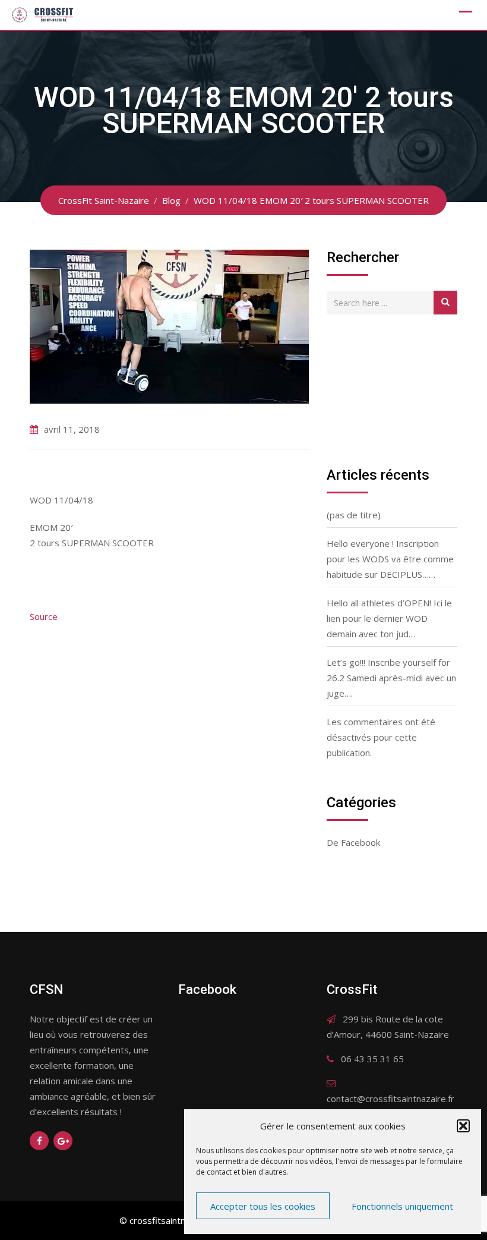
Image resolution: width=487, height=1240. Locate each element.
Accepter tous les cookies (262, 1206)
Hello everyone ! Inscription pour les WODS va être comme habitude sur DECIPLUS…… (390, 558)
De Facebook (353, 842)
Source (44, 616)
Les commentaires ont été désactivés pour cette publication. (381, 737)
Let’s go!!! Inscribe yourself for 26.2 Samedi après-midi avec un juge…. (391, 677)
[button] (463, 1126)
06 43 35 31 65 (372, 1059)
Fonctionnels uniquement (402, 1206)
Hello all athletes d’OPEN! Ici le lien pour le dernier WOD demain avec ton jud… (389, 618)
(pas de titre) (354, 515)
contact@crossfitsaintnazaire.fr (390, 1098)
